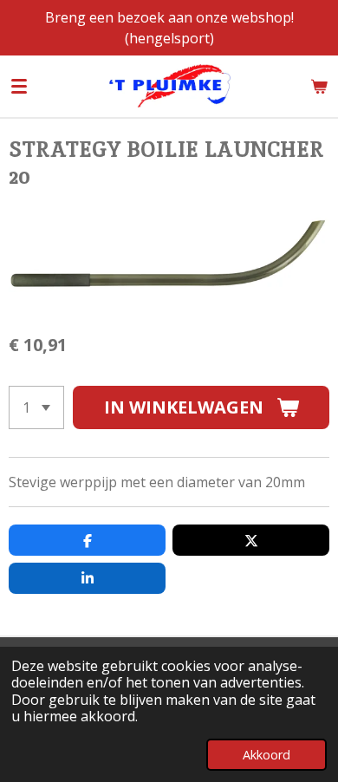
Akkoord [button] (266, 754)
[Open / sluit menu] (19, 85)
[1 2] (36, 407)
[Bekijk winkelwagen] (319, 85)
